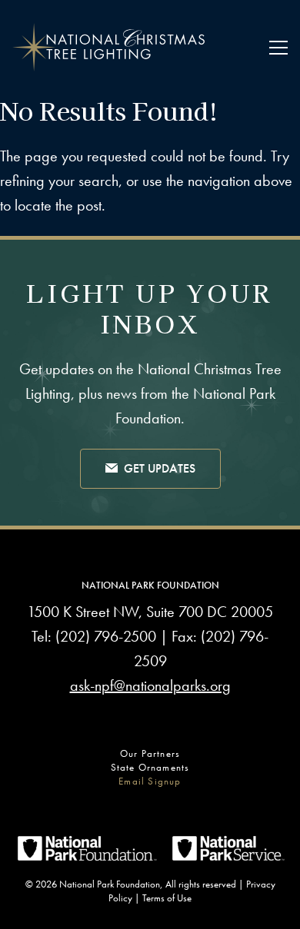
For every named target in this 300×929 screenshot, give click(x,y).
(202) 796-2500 (105, 636)
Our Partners (150, 753)
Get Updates (159, 468)
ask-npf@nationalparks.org (150, 685)
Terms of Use (167, 897)
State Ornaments (150, 767)
